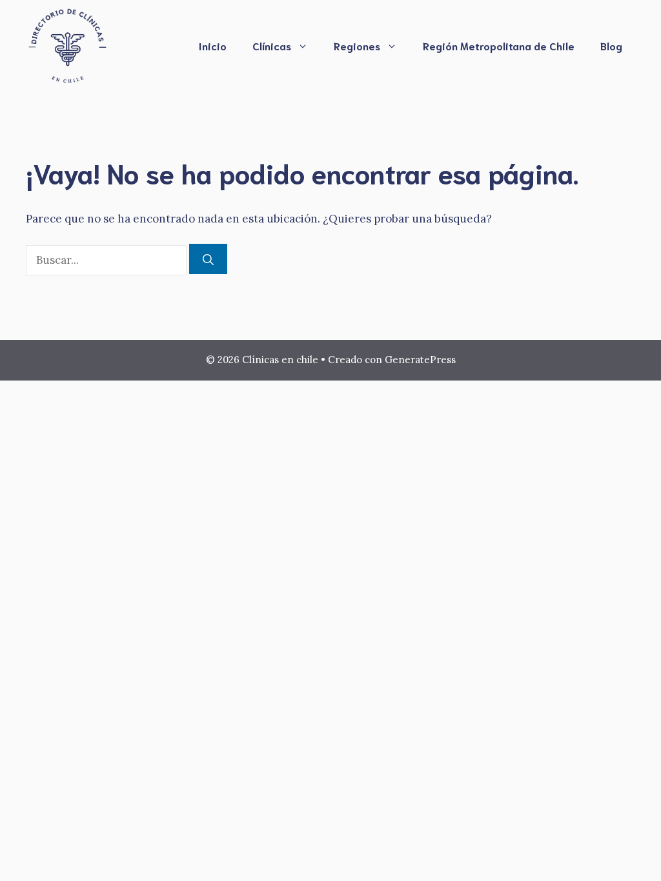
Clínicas (271, 45)
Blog (611, 45)
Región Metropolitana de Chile (499, 45)
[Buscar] (208, 259)
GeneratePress (420, 359)
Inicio (213, 45)
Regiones (357, 45)
